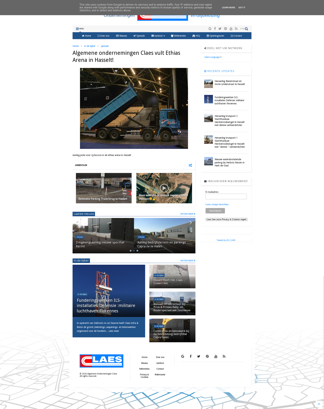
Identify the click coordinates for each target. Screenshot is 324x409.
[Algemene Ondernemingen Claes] (162, 21)
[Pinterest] (225, 29)
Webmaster (160, 374)
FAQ (197, 35)
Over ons (104, 35)
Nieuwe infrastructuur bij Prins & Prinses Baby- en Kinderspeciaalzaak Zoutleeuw (172, 307)
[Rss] (236, 29)
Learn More (228, 7)
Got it (241, 7)
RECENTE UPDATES (220, 71)
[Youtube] (231, 29)
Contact (237, 35)
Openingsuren (216, 35)
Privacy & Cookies (144, 375)
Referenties (179, 35)
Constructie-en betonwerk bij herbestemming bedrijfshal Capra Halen (171, 334)
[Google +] (210, 29)
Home (87, 35)
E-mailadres (212, 192)
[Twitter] (220, 29)
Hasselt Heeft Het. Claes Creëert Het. (168, 282)
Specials (140, 35)
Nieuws (123, 35)
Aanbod (158, 35)
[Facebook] (215, 29)
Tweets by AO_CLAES (226, 240)
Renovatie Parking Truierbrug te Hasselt (102, 198)
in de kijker (89, 46)
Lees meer (114, 331)
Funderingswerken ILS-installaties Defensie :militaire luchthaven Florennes (106, 305)
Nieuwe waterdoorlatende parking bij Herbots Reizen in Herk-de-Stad (230, 162)
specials (105, 46)
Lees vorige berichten (217, 204)
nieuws (80, 237)
